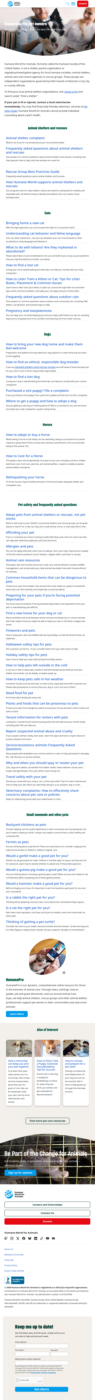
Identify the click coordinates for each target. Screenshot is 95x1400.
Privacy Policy (10, 1265)
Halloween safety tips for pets (29, 644)
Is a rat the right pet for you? (28, 908)
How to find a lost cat (22, 265)
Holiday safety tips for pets (26, 655)
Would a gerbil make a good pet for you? (37, 856)
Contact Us (47, 1213)
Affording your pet (20, 532)
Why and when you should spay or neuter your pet (45, 763)
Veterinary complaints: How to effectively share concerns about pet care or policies (42, 792)
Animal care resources (23, 560)
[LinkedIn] (35, 1238)
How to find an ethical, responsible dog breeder (42, 362)
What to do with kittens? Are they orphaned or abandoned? (41, 249)
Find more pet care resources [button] (47, 1121)
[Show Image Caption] (92, 43)
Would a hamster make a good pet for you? (39, 883)
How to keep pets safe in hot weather (34, 679)
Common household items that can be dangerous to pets (46, 579)
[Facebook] (23, 1238)
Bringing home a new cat (25, 223)
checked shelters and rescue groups (35, 367)
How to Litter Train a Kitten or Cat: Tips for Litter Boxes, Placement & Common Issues (43, 281)
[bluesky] (29, 1238)
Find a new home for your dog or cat (34, 613)
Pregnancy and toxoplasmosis (29, 310)
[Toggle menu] (73, 3)
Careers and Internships (47, 1204)
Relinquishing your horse (25, 477)
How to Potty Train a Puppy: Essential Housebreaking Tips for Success (47, 1065)
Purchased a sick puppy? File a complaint (37, 390)
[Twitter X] (17, 1238)
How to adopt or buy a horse (28, 435)
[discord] (53, 1238)
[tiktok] (41, 1238)
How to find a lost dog (23, 377)
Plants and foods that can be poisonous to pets (42, 703)
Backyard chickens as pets (26, 824)
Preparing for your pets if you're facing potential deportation (43, 597)
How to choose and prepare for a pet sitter (75, 1063)
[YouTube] (47, 1238)
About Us (8, 1249)
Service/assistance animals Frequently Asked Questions (40, 747)
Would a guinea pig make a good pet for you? (41, 870)
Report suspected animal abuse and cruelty (39, 731)
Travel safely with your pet (26, 777)
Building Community (14, 1254)
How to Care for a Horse (24, 456)
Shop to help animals (14, 1270)
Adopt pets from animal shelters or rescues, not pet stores (45, 516)
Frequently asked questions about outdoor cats (42, 297)
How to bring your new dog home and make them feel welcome (44, 346)
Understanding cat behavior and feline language (43, 233)
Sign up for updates (20, 1173)
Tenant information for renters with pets (37, 717)
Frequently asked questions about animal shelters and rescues (44, 150)
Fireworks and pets (20, 630)
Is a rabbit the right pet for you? (30, 897)
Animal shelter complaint (25, 138)
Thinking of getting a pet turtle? (30, 922)
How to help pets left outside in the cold (36, 665)
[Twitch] (5, 1238)
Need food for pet (19, 693)
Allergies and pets (20, 546)
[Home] (14, 1194)
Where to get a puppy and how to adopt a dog (41, 401)
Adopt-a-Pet (71, 91)
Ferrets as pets (17, 842)
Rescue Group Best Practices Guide (32, 171)
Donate (83, 3)
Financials (9, 1260)
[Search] (68, 4)
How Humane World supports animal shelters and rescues (44, 184)
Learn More (17, 1014)
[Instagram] (11, 1238)
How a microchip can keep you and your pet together (18, 1063)
